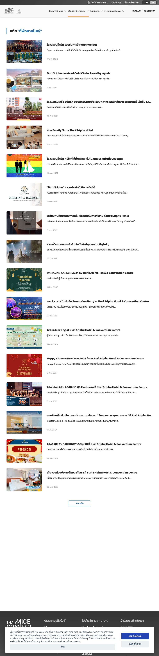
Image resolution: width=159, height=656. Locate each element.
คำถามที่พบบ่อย (132, 2)
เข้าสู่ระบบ (136, 11)
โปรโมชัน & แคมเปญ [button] (77, 11)
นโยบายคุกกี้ (36, 641)
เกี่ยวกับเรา (116, 2)
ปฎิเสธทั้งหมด (135, 643)
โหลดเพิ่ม (80, 503)
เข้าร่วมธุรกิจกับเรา (132, 620)
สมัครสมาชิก (149, 11)
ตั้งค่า (63, 647)
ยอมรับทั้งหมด (135, 636)
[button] (136, 620)
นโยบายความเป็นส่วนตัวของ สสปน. (64, 641)
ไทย (153, 2)
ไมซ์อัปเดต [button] (95, 11)
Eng (146, 2)
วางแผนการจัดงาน (112, 11)
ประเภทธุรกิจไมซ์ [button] (55, 11)
